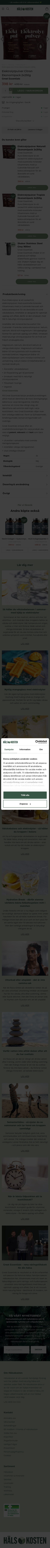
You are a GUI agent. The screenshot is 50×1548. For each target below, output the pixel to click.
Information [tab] (24, 749)
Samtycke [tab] (9, 749)
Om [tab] (41, 749)
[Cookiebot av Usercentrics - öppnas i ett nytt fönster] (35, 742)
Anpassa (23, 804)
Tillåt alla (25, 795)
